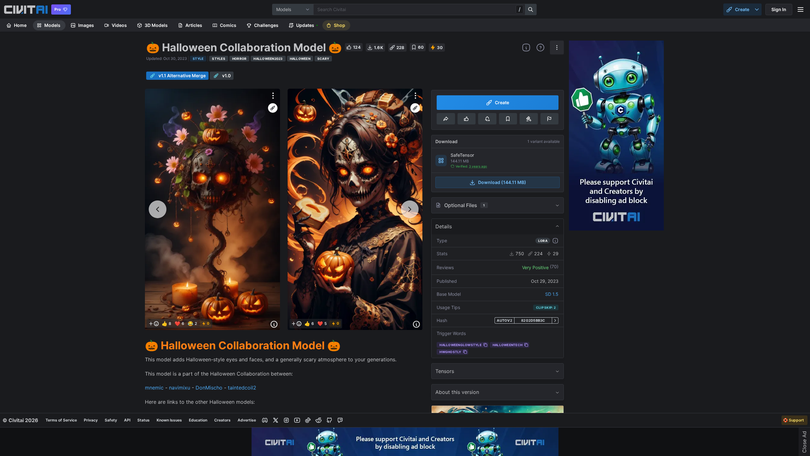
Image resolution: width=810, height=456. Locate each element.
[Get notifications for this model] (487, 118)
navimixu (179, 387)
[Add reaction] (153, 323)
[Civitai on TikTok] (307, 420)
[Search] (531, 9)
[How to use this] (555, 241)
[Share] (446, 118)
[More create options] (757, 9)
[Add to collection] (508, 118)
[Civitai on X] (275, 420)
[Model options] (557, 47)
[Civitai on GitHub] (329, 420)
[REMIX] (272, 108)
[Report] (549, 118)
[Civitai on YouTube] (297, 420)
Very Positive (535, 267)
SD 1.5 (551, 294)
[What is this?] (526, 47)
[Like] (467, 118)
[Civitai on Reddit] (318, 420)
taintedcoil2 (242, 387)
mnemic (154, 387)
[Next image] (410, 209)
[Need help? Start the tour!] (540, 47)
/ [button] (519, 9)
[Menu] (800, 9)
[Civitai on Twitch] (340, 420)
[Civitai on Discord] (264, 420)
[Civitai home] (25, 9)
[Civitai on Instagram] (286, 420)
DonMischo (209, 387)
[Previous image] (157, 209)
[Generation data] (274, 324)
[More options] (273, 95)
